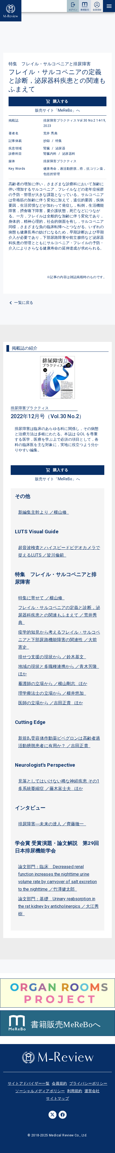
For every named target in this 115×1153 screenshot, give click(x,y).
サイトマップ (57, 1098)
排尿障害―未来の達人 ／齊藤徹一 (52, 823)
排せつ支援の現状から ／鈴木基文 (52, 656)
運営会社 (92, 1091)
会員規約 (59, 1083)
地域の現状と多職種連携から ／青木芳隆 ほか (58, 670)
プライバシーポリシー (88, 1083)
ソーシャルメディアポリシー (40, 1091)
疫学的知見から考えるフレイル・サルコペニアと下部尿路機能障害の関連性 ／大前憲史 (59, 640)
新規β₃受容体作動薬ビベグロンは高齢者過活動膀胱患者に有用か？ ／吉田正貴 (59, 742)
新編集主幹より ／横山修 (43, 512)
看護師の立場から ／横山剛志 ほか (52, 683)
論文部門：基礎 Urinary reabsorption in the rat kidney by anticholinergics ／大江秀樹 (58, 906)
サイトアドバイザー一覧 (29, 1083)
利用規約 (74, 1091)
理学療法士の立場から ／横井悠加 (52, 693)
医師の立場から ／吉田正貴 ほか (50, 702)
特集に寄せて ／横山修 (41, 597)
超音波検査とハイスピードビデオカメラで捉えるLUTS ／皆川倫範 (59, 551)
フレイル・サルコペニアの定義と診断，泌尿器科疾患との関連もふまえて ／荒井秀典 (59, 615)
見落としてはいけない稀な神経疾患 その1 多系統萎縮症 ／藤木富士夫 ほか (58, 784)
